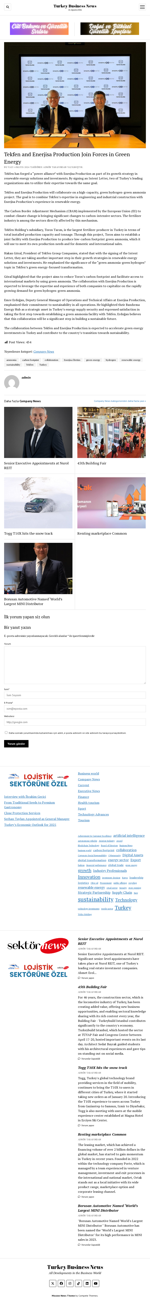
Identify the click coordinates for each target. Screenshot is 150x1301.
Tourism (84, 820)
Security (123, 888)
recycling (133, 883)
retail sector (112, 888)
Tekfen (29, 364)
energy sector (118, 860)
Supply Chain (122, 892)
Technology (126, 900)
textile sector (107, 908)
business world (84, 850)
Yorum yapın (87, 977)
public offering (120, 883)
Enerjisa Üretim (72, 360)
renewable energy (91, 887)
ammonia (11, 360)
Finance (83, 797)
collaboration (126, 850)
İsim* (6, 689)
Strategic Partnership (94, 892)
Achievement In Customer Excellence (95, 836)
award (119, 841)
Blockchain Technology (88, 845)
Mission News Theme (63, 1295)
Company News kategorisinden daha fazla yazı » (120, 400)
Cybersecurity (114, 855)
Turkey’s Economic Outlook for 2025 (30, 825)
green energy (131, 865)
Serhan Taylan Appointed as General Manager (37, 819)
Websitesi (9, 716)
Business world (88, 773)
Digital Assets (132, 855)
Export (135, 860)
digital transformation (92, 860)
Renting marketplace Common (102, 533)
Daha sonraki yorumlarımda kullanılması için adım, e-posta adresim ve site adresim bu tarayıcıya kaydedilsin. (67, 732)
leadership (136, 877)
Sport (82, 808)
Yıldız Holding (85, 914)
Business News (126, 845)
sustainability (95, 899)
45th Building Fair (91, 463)
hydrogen (111, 360)
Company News (89, 779)
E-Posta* (8, 702)
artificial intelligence (129, 835)
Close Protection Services (22, 813)
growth (84, 870)
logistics (83, 883)
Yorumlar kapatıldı (90, 1058)
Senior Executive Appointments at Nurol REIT (36, 465)
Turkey (123, 907)
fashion (81, 865)
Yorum (7, 643)
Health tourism (88, 802)
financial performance (96, 865)
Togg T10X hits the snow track (28, 533)
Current (83, 785)
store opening (135, 888)
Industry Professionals (110, 870)
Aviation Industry (107, 841)
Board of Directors (109, 845)
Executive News (89, 791)
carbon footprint (103, 850)
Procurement (106, 883)
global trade (116, 865)
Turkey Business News (75, 6)
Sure (136, 893)
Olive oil (94, 883)
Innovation (89, 877)
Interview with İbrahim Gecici (25, 796)
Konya (125, 877)
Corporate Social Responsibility (92, 855)
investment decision (111, 877)
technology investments (88, 908)
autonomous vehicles (87, 841)
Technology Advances (93, 814)
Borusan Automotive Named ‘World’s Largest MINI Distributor (33, 601)
